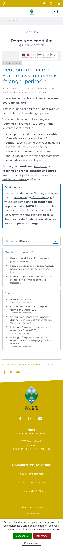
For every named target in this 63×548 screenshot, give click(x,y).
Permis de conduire (21, 299)
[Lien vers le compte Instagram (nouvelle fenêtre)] (51, 3)
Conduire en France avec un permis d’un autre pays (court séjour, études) (31, 318)
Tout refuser (42, 535)
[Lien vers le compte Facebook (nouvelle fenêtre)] (44, 3)
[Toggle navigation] (7, 11)
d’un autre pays (42, 197)
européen (40, 166)
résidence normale (14, 179)
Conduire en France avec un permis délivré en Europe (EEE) (30, 308)
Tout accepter (22, 535)
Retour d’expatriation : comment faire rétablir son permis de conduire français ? (31, 279)
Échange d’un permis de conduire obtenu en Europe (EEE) (29, 329)
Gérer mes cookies (31, 507)
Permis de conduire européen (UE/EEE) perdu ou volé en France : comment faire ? (32, 269)
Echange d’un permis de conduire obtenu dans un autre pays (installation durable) (32, 340)
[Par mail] (18, 372)
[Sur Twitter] (11, 372)
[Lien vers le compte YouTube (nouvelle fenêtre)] (59, 3)
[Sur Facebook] (4, 372)
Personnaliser (31, 543)
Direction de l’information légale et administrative (29, 364)
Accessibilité (31, 513)
